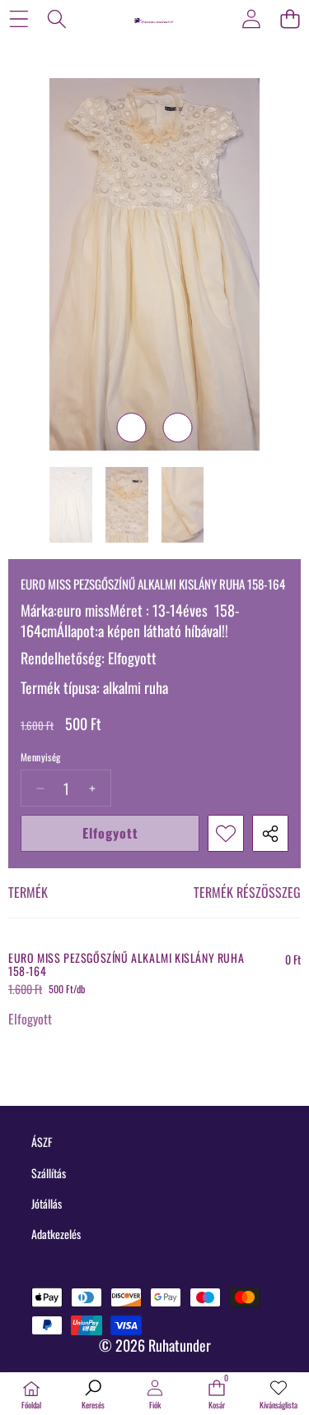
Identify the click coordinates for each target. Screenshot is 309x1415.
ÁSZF (41, 1141)
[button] (289, 18)
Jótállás (46, 1203)
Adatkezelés (56, 1233)
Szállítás (48, 1172)
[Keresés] (57, 18)
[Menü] (18, 18)
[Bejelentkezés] (250, 18)
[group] (70, 505)
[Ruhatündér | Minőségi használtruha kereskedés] (154, 18)
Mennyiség (41, 757)
